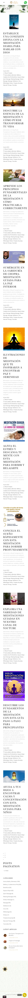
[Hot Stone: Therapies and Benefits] (5, 935)
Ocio (20, 81)
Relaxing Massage (15, 79)
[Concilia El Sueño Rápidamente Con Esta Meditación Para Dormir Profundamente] (14, 516)
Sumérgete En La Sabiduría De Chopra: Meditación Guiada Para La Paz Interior (13, 277)
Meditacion (15, 81)
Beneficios (14, 77)
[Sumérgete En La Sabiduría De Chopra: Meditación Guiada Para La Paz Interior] (14, 257)
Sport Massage (6, 79)
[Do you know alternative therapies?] (5, 947)
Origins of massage (14, 940)
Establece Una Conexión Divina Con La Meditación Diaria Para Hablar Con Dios (13, 43)
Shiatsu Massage (7, 899)
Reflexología (6, 83)
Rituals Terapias (8, 73)
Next (7, 870)
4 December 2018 (13, 950)
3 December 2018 (13, 943)
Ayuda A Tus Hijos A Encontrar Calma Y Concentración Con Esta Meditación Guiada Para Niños (15, 800)
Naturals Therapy (7, 85)
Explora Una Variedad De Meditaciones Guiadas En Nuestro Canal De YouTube (13, 619)
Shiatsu (11, 83)
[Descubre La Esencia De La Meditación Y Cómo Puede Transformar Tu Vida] (14, 99)
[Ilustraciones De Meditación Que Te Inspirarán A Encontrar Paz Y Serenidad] (14, 339)
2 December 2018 (13, 937)
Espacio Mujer (21, 77)
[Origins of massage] (5, 941)
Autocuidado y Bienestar (10, 75)
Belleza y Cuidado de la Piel (10, 884)
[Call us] (25, 995)
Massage (10, 81)
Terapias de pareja (17, 83)
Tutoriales (14, 85)
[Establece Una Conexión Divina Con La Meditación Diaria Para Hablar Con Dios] (14, 22)
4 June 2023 (6, 71)
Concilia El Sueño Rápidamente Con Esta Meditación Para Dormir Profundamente (15, 540)
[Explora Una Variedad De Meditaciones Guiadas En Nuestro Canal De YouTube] (14, 599)
